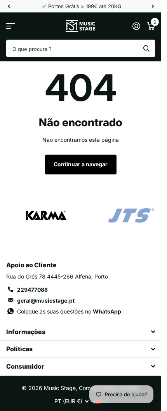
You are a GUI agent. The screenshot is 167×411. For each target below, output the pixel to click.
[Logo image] (45, 216)
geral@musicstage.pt (46, 300)
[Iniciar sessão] (136, 26)
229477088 (32, 289)
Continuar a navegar (81, 164)
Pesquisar (146, 48)
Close (80, 332)
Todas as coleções (10, 26)
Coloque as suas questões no (69, 311)
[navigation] (8, 6)
